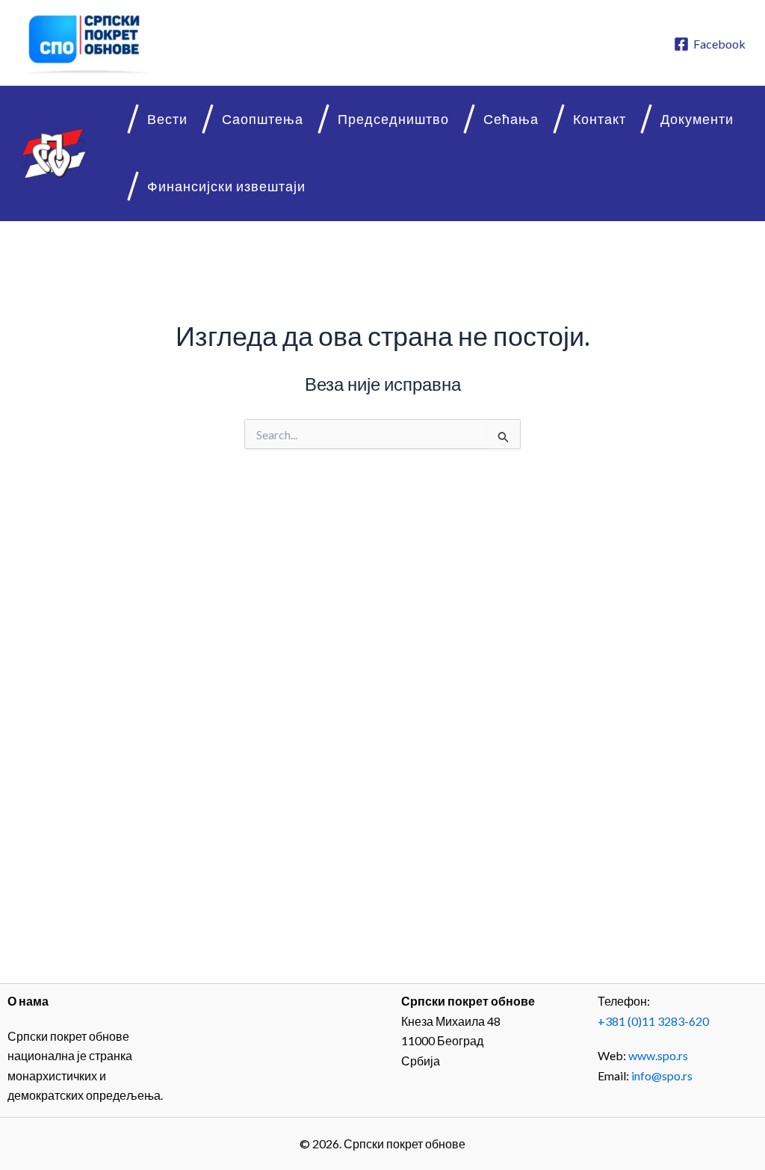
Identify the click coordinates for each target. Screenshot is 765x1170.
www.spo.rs (658, 1055)
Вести (167, 119)
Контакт (599, 119)
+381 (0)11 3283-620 (653, 1021)
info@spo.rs (662, 1075)
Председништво (393, 119)
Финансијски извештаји (226, 186)
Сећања (511, 119)
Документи (697, 119)
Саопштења (262, 119)
